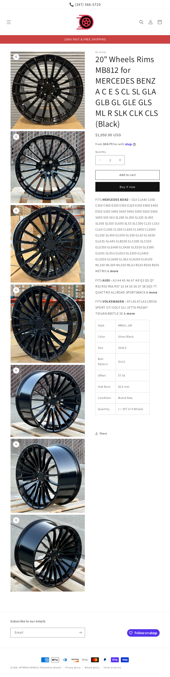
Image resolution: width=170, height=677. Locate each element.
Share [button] (103, 433)
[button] (8, 22)
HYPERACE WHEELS (29, 667)
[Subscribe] (80, 632)
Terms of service (112, 667)
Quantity (100, 152)
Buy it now (127, 187)
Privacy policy (73, 667)
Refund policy (92, 667)
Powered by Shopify (50, 667)
